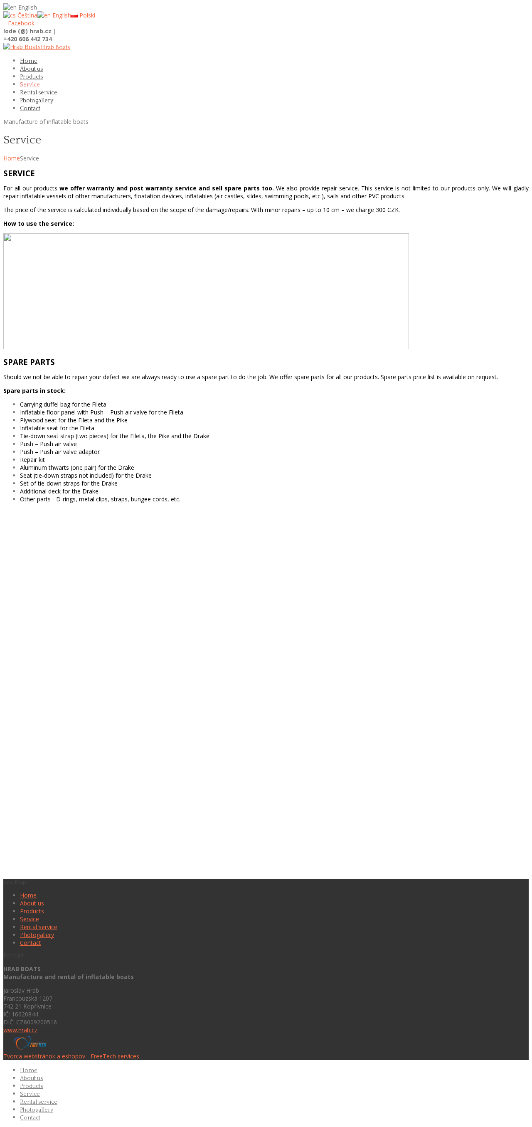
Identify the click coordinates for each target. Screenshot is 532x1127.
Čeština (26, 15)
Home (11, 158)
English (61, 15)
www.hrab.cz (20, 1030)
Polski (86, 15)
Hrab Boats (55, 47)
